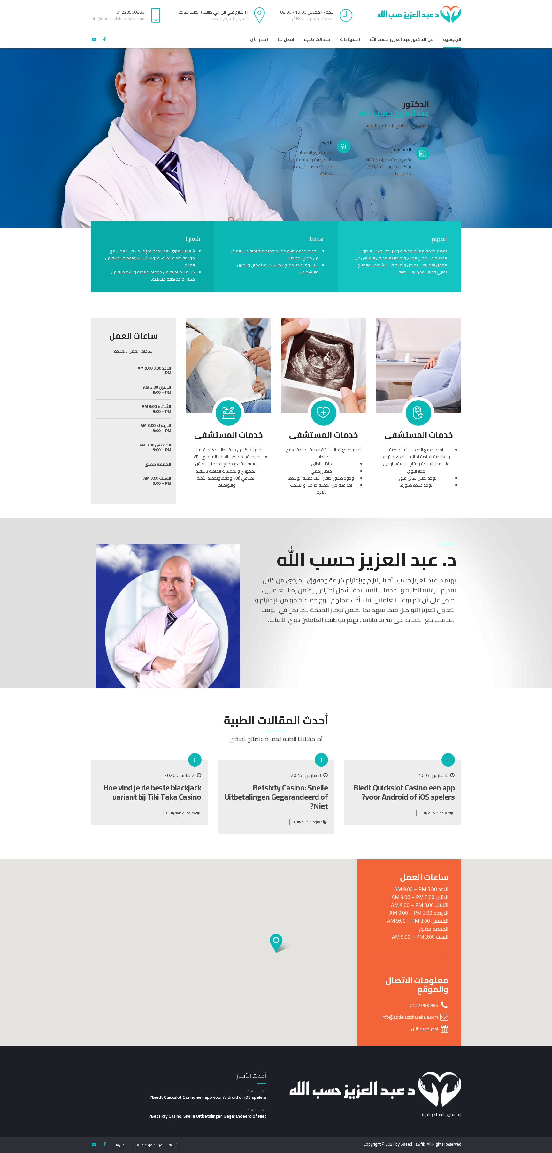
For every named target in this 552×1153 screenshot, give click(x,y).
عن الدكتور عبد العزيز (148, 1145)
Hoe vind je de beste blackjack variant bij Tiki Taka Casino (152, 792)
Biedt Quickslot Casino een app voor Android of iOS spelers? (404, 792)
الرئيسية (452, 39)
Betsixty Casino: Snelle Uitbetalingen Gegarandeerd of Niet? (276, 796)
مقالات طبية (317, 39)
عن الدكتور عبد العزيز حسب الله (401, 39)
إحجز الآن (259, 39)
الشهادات (350, 39)
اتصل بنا (286, 39)
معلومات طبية (438, 813)
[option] (276, 138)
